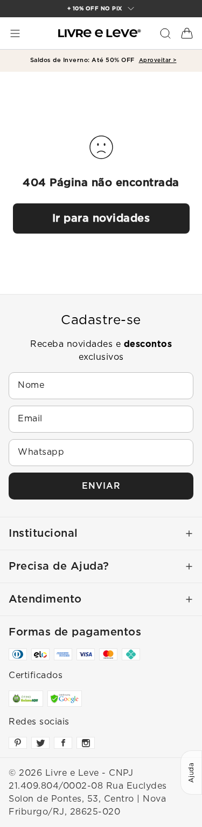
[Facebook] (63, 743)
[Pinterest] (18, 743)
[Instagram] (85, 743)
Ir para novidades (101, 218)
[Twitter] (40, 743)
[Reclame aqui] (26, 699)
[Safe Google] (64, 699)
